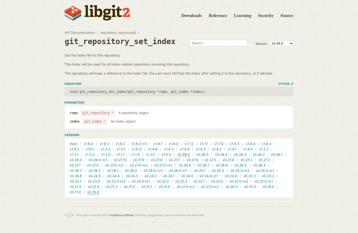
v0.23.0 (94, 181)
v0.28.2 (259, 154)
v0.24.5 (94, 176)
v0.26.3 (76, 170)
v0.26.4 (259, 165)
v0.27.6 (192, 160)
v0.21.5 (75, 186)
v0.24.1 (169, 176)
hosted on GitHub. (122, 215)
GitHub (284, 84)
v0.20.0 (231, 186)
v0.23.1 (75, 181)
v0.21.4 (93, 186)
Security (266, 15)
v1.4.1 (232, 149)
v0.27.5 (210, 160)
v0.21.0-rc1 (210, 186)
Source (287, 15)
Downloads (191, 15)
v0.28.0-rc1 (97, 160)
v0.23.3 (249, 176)
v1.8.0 (174, 144)
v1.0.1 (150, 154)
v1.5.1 (120, 149)
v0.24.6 (76, 176)
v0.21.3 (111, 186)
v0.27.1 (75, 165)
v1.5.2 (105, 149)
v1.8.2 (120, 144)
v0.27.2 (264, 160)
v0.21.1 (146, 186)
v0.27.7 (174, 160)
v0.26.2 (94, 170)
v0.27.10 (120, 160)
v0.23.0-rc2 (115, 181)
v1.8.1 (157, 144)
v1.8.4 (88, 144)
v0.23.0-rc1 (141, 181)
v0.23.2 (268, 176)
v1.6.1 (89, 149)
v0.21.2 (129, 186)
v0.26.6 (222, 165)
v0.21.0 (164, 186)
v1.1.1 (121, 154)
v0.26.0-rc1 (178, 170)
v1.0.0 (166, 154)
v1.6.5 (234, 144)
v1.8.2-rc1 (139, 144)
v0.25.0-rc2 (239, 170)
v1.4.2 (216, 149)
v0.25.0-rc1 (265, 170)
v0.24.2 (150, 176)
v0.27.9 (138, 160)
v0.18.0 (268, 186)
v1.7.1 (204, 144)
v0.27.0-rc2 (139, 165)
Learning (242, 15)
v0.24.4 (113, 176)
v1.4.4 (184, 149)
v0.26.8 (185, 165)
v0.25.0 (218, 170)
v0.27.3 (246, 160)
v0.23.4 (231, 176)
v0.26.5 (240, 165)
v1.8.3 (104, 144)
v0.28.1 (277, 154)
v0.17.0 (75, 192)
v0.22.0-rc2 (238, 181)
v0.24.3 (132, 176)
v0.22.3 (163, 181)
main (73, 144)
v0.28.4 (221, 154)
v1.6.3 (266, 144)
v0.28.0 (76, 160)
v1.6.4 (250, 144)
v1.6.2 (74, 149)
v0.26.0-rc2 (152, 170)
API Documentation (80, 32)
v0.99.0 (183, 154)
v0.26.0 (131, 170)
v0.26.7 (203, 165)
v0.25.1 (200, 170)
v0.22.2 (181, 181)
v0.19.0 (250, 186)
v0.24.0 (187, 176)
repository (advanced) (118, 32)
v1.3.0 (90, 154)
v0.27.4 (228, 160)
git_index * (95, 121)
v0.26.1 (113, 170)
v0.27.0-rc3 (114, 165)
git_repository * (97, 113)
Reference (218, 15)
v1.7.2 (189, 144)
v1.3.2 (263, 149)
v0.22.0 (217, 181)
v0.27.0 (93, 165)
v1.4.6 (153, 149)
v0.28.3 (240, 154)
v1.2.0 (106, 154)
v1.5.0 (136, 149)
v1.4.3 (201, 149)
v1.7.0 (218, 144)
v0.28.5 (202, 154)
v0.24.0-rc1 (208, 176)
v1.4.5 (169, 149)
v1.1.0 (135, 154)
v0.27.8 (156, 160)
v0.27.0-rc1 (163, 165)
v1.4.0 (248, 149)
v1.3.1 (74, 154)
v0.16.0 (93, 192)
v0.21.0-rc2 (186, 186)
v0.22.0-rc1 (263, 181)
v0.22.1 (199, 181)
